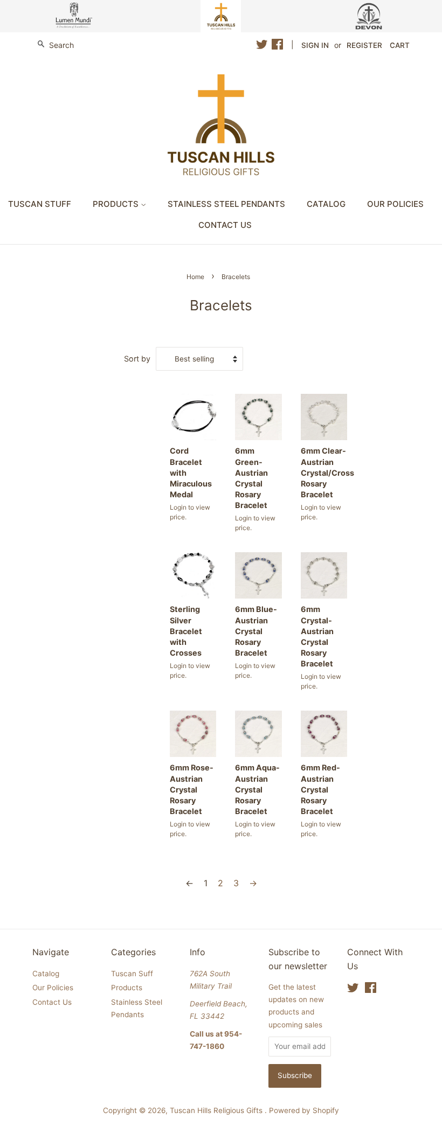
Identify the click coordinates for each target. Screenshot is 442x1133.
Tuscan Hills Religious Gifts (217, 1110)
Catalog (326, 204)
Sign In (315, 45)
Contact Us (225, 225)
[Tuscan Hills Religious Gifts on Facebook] (277, 46)
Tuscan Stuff (39, 204)
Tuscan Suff (132, 973)
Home (195, 277)
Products (117, 204)
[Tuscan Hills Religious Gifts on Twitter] (262, 46)
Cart (400, 45)
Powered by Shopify (304, 1110)
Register (364, 45)
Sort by (137, 358)
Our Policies (395, 204)
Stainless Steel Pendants (226, 204)
